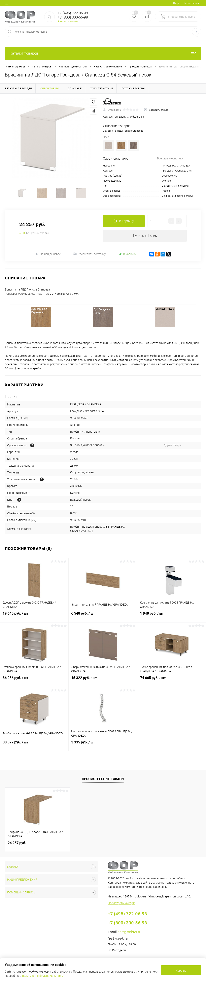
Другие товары (172, 445)
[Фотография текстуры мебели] (19, 500)
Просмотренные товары (103, 779)
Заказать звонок (68, 21)
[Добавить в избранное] (93, 102)
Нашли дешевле (50, 254)
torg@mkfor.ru (129, 932)
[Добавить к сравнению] (93, 111)
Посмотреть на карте (121, 903)
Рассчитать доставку (92, 254)
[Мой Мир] (163, 254)
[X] (168, 254)
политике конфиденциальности (43, 975)
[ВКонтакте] (151, 254)
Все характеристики (170, 158)
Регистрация (191, 3)
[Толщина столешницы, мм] (42, 479)
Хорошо (181, 970)
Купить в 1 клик (145, 236)
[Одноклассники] (157, 254)
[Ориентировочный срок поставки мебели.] (32, 445)
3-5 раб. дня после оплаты (177, 195)
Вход (176, 3)
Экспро (166, 180)
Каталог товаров (24, 53)
